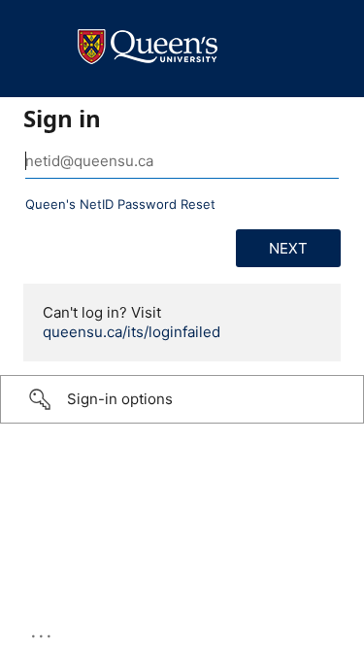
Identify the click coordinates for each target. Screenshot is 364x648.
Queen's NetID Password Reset (120, 204)
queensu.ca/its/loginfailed (131, 332)
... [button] (42, 631)
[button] (182, 399)
